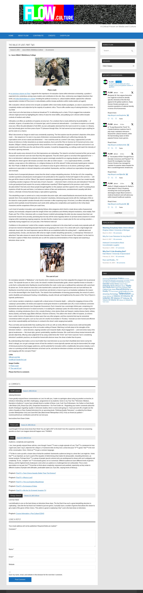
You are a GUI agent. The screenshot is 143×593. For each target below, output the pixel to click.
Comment (12, 529)
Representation (114, 291)
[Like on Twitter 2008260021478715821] (117, 118)
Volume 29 (106, 300)
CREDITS (51, 35)
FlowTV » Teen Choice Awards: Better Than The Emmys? (36, 473)
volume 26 (108, 298)
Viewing (104, 296)
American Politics (116, 278)
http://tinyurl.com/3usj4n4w (117, 115)
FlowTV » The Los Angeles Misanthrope (30, 482)
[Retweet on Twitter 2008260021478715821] (113, 118)
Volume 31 (122, 300)
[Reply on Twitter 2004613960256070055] (109, 177)
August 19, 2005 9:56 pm (28, 425)
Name (11, 549)
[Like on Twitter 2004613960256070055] (117, 177)
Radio (131, 289)
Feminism (127, 282)
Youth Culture (106, 301)
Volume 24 (118, 296)
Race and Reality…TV (110, 260)
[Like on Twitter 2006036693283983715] (117, 148)
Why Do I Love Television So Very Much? (117, 236)
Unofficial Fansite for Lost (17, 359)
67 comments (120, 248)
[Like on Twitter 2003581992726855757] (117, 207)
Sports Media (130, 291)
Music (123, 286)
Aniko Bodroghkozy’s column (25, 98)
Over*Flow (118, 287)
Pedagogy (124, 287)
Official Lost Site (14, 357)
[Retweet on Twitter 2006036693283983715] (113, 148)
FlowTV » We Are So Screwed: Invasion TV (31, 490)
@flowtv (116, 92)
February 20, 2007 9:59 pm (31, 495)
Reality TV (107, 291)
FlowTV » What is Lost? (24, 477)
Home (11, 35)
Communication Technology (122, 280)
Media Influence (116, 286)
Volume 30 (114, 300)
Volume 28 (127, 298)
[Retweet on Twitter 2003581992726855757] (113, 207)
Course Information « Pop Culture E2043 (30, 513)
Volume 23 (110, 296)
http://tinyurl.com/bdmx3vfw (117, 145)
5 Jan (121, 92)
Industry (106, 285)
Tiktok (132, 294)
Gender (106, 284)
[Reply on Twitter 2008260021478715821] (109, 118)
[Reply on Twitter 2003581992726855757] (109, 207)
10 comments (50, 49)
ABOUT (23, 35)
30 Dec (122, 124)
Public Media (112, 289)
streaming (106, 294)
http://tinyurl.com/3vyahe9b (117, 204)
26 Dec (122, 154)
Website (11, 564)
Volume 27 (118, 298)
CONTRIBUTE (38, 35)
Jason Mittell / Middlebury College (32, 49)
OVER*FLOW (65, 35)
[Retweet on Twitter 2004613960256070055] (113, 177)
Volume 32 (129, 300)
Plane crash (14, 366)
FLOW (110, 92)
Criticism (107, 282)
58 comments (121, 263)
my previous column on (20, 93)
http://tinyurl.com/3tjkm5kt (116, 174)
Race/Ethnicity (122, 289)
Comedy (127, 278)
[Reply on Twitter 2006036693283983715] (109, 148)
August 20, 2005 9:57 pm (24, 438)
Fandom (113, 282)
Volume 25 (128, 296)
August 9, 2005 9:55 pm (30, 391)
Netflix (128, 286)
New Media (107, 287)
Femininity (120, 282)
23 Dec (122, 183)
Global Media (114, 284)
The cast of (15, 368)
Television (124, 293)
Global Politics (124, 284)
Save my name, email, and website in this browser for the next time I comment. (35, 575)
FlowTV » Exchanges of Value (26, 486)
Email (11, 557)
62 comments (120, 256)
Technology (114, 294)
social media (123, 291)
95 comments (117, 233)
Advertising (106, 278)
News (113, 287)
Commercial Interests (109, 280)
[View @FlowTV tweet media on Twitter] (128, 115)
